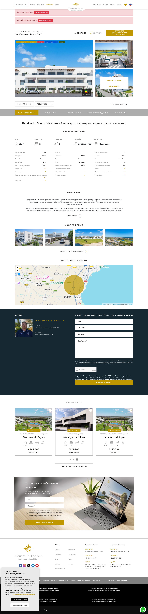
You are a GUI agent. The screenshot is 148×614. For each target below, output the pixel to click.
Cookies (87, 580)
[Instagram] (24, 565)
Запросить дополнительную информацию (119, 33)
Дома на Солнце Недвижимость (43, 610)
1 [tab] (71, 459)
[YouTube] (37, 565)
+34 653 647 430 (115, 558)
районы (112, 4)
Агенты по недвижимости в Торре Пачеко (104, 601)
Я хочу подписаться (44, 522)
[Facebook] (20, 565)
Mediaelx (124, 580)
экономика (121, 113)
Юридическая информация (52, 580)
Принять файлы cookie (19, 600)
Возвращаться (121, 104)
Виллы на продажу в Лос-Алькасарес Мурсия (104, 588)
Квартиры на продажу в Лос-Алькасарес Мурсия (43, 588)
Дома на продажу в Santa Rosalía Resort (104, 599)
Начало (32, 4)
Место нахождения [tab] (98, 113)
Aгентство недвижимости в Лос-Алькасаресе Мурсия (104, 590)
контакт (119, 4)
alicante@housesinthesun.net (119, 552)
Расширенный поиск (41, 12)
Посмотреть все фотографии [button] (71, 251)
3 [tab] (77, 459)
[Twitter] (29, 565)
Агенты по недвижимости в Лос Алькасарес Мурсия (43, 590)
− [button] (17, 270)
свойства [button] (49, 4)
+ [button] (17, 267)
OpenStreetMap (117, 304)
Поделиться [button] (22, 104)
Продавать (97, 4)
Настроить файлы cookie (19, 605)
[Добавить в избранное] (50, 410)
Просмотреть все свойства (74, 466)
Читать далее (71, 216)
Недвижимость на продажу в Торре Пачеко (43, 601)
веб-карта (96, 580)
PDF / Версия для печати (42, 103)
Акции (57, 4)
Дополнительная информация (23, 594)
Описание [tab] (50, 113)
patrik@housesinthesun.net (44, 335)
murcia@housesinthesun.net (94, 552)
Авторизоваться (21, 4)
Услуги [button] (105, 4)
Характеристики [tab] (26, 113)
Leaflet (104, 304)
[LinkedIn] (33, 565)
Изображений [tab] (74, 113)
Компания (40, 4)
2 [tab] (74, 459)
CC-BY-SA (129, 304)
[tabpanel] (33, 432)
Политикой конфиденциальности (102, 362)
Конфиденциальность (74, 580)
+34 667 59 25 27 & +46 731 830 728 (47, 328)
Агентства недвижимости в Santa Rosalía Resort (44, 599)
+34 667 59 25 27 (90, 558)
